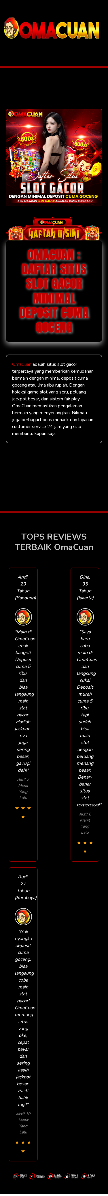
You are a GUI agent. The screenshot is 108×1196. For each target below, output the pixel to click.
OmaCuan (21, 364)
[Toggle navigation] (6, 47)
